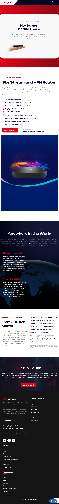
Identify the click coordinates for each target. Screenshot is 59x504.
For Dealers (34, 420)
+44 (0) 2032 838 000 (14, 429)
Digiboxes (34, 409)
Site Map (6, 491)
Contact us (50, 346)
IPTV (32, 417)
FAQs (4, 451)
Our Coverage (7, 462)
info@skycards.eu (11, 426)
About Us (6, 464)
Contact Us (27, 385)
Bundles (33, 414)
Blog (4, 453)
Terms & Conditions (9, 488)
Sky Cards (34, 406)
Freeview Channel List (10, 459)
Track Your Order (8, 485)
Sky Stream (34, 404)
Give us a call (27, 129)
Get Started (9, 130)
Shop (4, 477)
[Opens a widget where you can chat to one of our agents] (53, 501)
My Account (7, 480)
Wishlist (5, 483)
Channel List (7, 456)
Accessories (35, 412)
